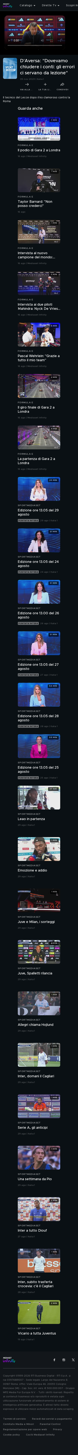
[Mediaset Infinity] (7, 5)
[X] (73, 1360)
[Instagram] (64, 1360)
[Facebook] (54, 1360)
